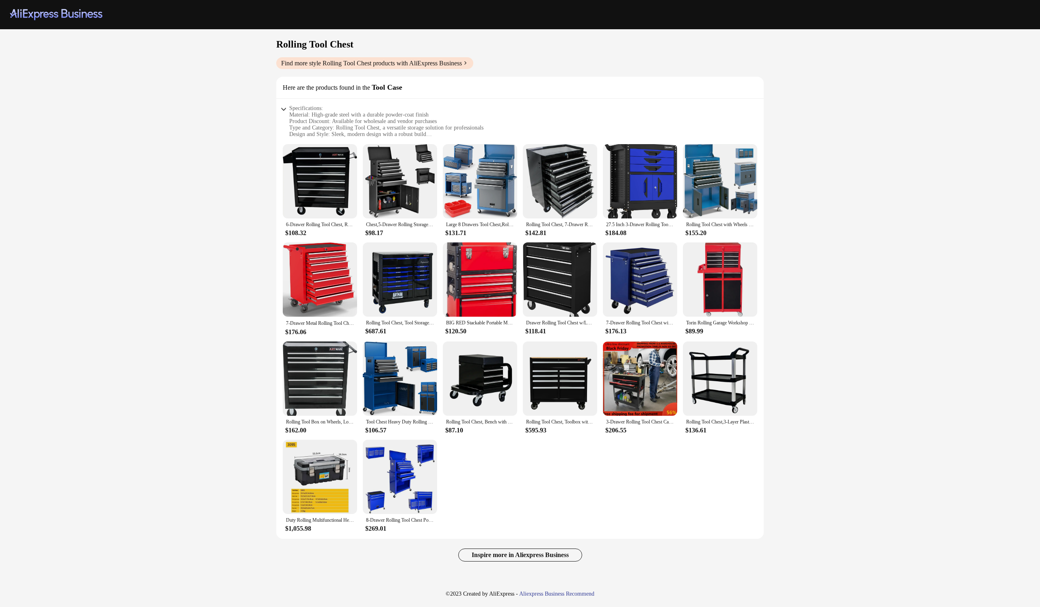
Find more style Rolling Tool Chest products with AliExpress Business (371, 63)
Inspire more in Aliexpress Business (520, 554)
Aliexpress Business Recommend (556, 594)
